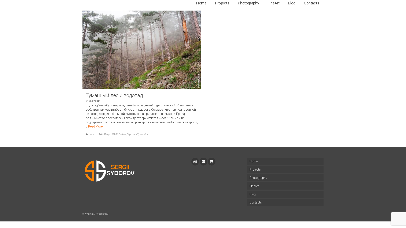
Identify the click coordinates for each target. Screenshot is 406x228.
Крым (91, 134)
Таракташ (132, 134)
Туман (140, 134)
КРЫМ (114, 134)
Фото (146, 134)
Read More (95, 126)
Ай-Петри (106, 134)
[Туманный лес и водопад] (141, 50)
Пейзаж (122, 134)
